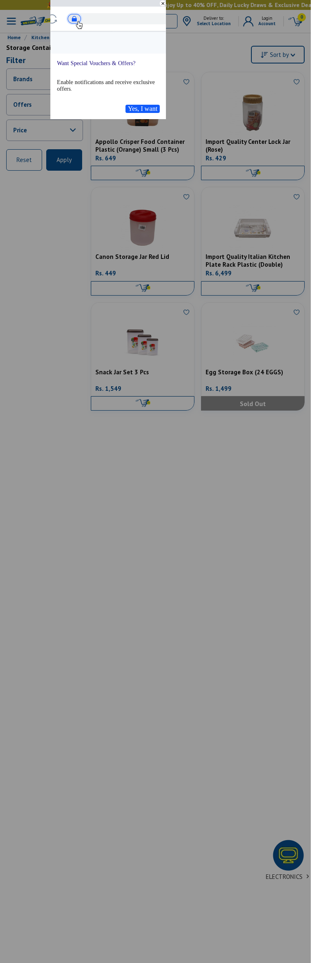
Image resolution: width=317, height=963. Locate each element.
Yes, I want (142, 108)
